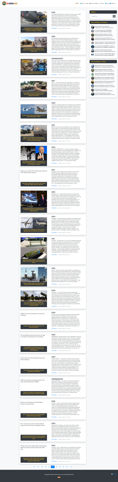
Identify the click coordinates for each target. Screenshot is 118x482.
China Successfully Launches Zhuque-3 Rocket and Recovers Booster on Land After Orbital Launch (105, 86)
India (87, 3)
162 (56, 466)
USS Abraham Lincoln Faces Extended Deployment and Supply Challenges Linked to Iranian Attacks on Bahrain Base (105, 66)
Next (67, 466)
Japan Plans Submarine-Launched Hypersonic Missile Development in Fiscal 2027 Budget (104, 94)
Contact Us (113, 3)
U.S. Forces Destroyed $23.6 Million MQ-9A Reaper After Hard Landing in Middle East (105, 54)
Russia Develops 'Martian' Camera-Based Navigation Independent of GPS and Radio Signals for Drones (105, 74)
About (107, 3)
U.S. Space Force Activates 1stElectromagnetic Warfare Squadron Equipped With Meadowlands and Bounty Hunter (104, 90)
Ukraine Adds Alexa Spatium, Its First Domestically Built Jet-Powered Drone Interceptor (104, 35)
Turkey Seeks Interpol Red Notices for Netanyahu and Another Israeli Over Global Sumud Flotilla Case (105, 39)
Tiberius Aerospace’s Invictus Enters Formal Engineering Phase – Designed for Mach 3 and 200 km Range (105, 43)
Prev (38, 466)
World (82, 3)
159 (46, 466)
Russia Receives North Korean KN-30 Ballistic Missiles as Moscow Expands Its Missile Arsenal (104, 70)
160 (49, 466)
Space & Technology (94, 3)
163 (60, 466)
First (34, 466)
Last (71, 466)
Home (78, 3)
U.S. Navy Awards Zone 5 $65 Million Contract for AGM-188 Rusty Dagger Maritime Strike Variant (103, 31)
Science (102, 3)
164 (63, 466)
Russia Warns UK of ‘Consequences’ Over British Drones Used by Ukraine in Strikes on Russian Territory (104, 78)
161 (53, 466)
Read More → (55, 28)
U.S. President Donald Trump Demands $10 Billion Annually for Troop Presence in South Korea (105, 82)
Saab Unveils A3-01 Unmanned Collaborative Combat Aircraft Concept (104, 27)
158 (42, 466)
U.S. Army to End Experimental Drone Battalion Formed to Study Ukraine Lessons (105, 50)
